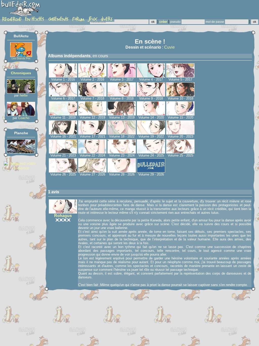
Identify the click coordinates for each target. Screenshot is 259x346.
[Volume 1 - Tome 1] (63, 76)
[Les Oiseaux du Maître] (21, 152)
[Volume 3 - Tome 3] (121, 76)
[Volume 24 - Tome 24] (151, 152)
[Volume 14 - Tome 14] (151, 114)
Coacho (23, 118)
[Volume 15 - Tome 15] (180, 114)
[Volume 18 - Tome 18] (121, 133)
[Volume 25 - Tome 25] (180, 152)
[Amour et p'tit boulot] (21, 114)
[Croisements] (21, 92)
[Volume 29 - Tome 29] (151, 171)
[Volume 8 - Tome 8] (121, 95)
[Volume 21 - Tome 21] (63, 152)
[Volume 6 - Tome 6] (63, 95)
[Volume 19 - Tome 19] (151, 133)
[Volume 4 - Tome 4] (151, 76)
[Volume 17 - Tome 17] (92, 133)
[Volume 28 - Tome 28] (121, 171)
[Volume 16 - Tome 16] (63, 133)
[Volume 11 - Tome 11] (63, 114)
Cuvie (169, 47)
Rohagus (63, 216)
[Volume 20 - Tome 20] (180, 133)
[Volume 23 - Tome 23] (121, 152)
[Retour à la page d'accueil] (21, 9)
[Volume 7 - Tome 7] (92, 95)
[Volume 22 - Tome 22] (92, 152)
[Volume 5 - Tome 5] (180, 76)
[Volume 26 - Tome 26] (63, 171)
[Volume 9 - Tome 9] (151, 95)
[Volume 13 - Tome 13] (121, 114)
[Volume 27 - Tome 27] (92, 171)
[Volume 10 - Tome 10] (180, 95)
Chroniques (21, 73)
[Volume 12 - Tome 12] (92, 114)
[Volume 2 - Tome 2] (92, 76)
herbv (24, 95)
